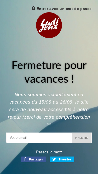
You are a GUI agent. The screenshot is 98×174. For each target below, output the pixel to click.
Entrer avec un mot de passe (63, 9)
